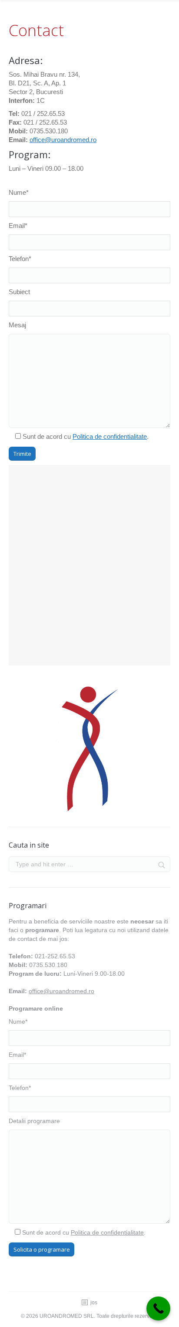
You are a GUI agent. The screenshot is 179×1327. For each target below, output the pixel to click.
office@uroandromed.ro (63, 139)
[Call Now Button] (158, 1308)
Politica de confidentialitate (110, 436)
